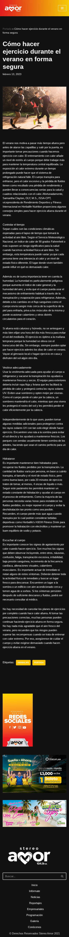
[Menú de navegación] (62, 8)
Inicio (34, 885)
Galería (34, 921)
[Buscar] (62, 876)
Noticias (35, 897)
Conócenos (34, 927)
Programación (34, 915)
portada (39, 662)
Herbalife (23, 662)
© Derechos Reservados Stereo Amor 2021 (34, 933)
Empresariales (35, 909)
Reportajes (35, 903)
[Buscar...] (34, 861)
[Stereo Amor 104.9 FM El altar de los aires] (13, 8)
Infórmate (34, 891)
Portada (7, 28)
